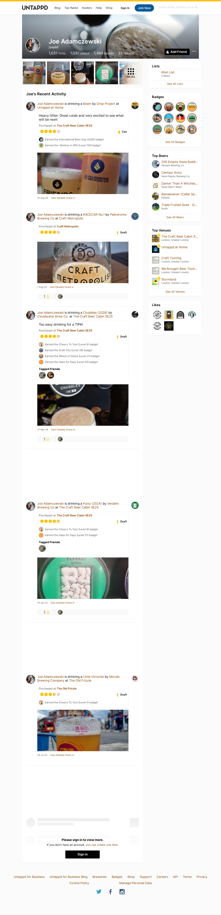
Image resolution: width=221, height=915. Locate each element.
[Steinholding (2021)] (192, 129)
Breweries (100, 877)
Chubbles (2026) (95, 312)
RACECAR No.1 (94, 214)
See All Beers (175, 217)
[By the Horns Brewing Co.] (157, 326)
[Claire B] (60, 296)
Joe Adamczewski (50, 103)
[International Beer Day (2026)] (157, 107)
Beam (87, 103)
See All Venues (175, 291)
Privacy (202, 877)
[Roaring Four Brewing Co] (169, 326)
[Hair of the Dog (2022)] (157, 118)
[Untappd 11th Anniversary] (157, 129)
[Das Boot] (180, 118)
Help (99, 7)
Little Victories (93, 676)
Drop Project (106, 103)
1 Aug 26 (42, 287)
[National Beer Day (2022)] (169, 107)
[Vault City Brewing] (180, 315)
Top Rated (71, 7)
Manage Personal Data (135, 883)
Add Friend (178, 52)
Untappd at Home (50, 107)
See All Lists (175, 83)
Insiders (87, 7)
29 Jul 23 (42, 755)
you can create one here (102, 844)
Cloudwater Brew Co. (53, 316)
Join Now (144, 8)
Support (146, 877)
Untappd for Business (29, 877)
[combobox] (179, 7)
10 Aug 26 (42, 198)
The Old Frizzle (80, 680)
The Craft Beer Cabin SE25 (74, 125)
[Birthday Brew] (169, 129)
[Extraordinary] (192, 107)
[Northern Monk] (192, 315)
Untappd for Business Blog (69, 877)
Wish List (167, 72)
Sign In (125, 8)
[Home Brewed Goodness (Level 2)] (180, 129)
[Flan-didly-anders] (180, 107)
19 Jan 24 (42, 603)
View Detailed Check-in (63, 198)
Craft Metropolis (71, 218)
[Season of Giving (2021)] (169, 118)
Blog (57, 7)
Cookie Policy (79, 883)
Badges (117, 877)
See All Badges (175, 142)
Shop (109, 7)
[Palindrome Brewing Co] (157, 315)
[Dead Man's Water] (169, 315)
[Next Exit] (192, 118)
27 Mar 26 (42, 429)
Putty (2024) (92, 503)
